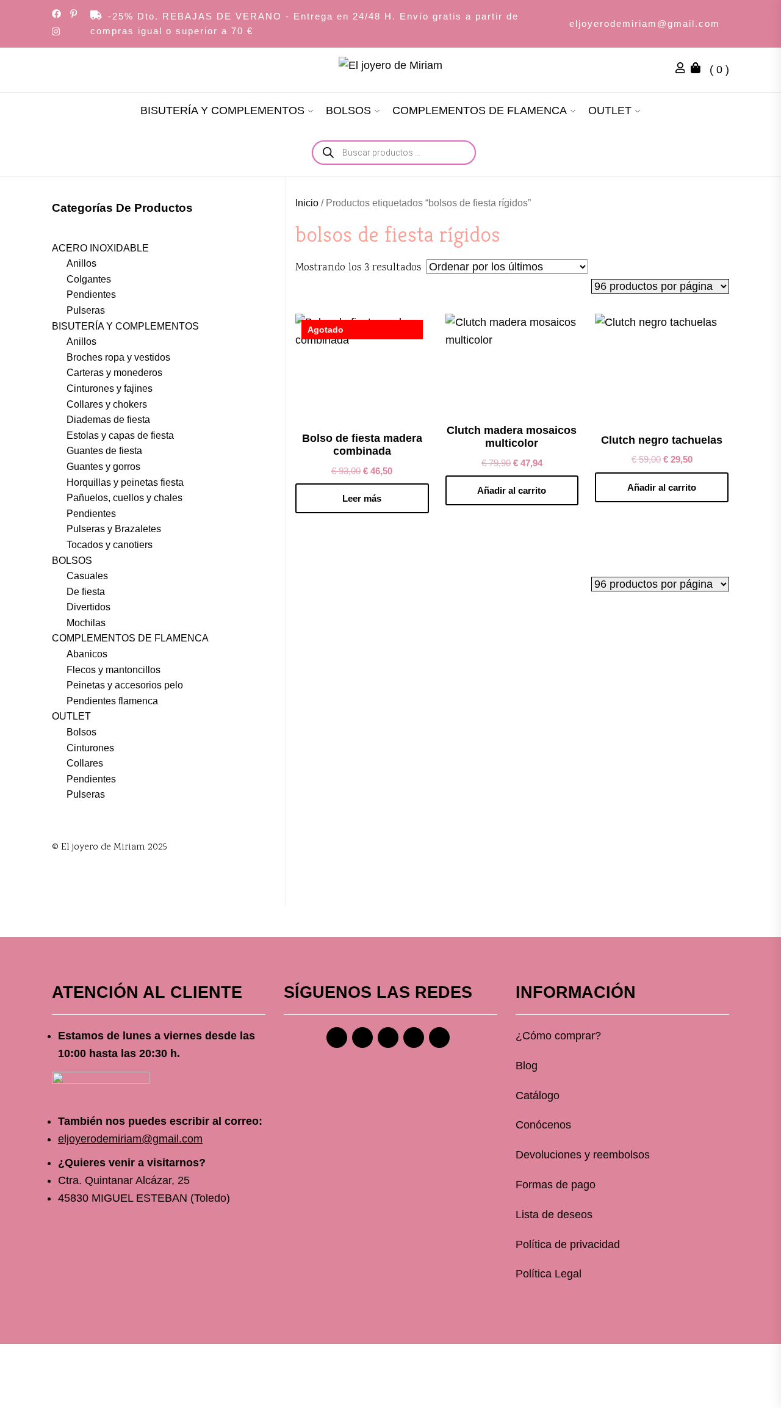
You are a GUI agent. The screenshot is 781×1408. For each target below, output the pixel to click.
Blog (527, 1066)
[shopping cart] (699, 69)
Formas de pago (556, 1185)
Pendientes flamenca (112, 701)
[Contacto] (439, 1037)
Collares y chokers (107, 404)
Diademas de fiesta (108, 419)
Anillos (81, 263)
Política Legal (548, 1274)
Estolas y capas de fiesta (120, 435)
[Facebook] (336, 1037)
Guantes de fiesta (104, 451)
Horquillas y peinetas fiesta (125, 482)
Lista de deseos (554, 1214)
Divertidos (88, 607)
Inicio (307, 203)
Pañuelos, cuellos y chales (124, 498)
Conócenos (543, 1125)
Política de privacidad (568, 1244)
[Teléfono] (413, 1037)
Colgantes (89, 279)
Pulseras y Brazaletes (114, 529)
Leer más (361, 498)
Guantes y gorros (103, 466)
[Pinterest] (388, 1037)
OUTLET (610, 110)
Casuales (87, 576)
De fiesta (86, 592)
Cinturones (90, 748)
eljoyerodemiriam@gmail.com (644, 23)
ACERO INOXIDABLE (100, 248)
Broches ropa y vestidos (118, 357)
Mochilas (86, 623)
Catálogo (538, 1095)
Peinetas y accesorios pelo (125, 685)
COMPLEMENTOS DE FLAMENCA (479, 110)
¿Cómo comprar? (558, 1036)
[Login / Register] (683, 69)
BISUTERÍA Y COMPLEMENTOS (222, 110)
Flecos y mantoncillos (113, 670)
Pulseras (86, 310)
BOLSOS (348, 110)
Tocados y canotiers (110, 545)
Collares (85, 763)
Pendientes (91, 294)
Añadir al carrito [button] (511, 490)
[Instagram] (362, 1037)
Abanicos (87, 654)
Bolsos (81, 732)
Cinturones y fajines (110, 388)
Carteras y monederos (114, 372)
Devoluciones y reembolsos (583, 1155)
